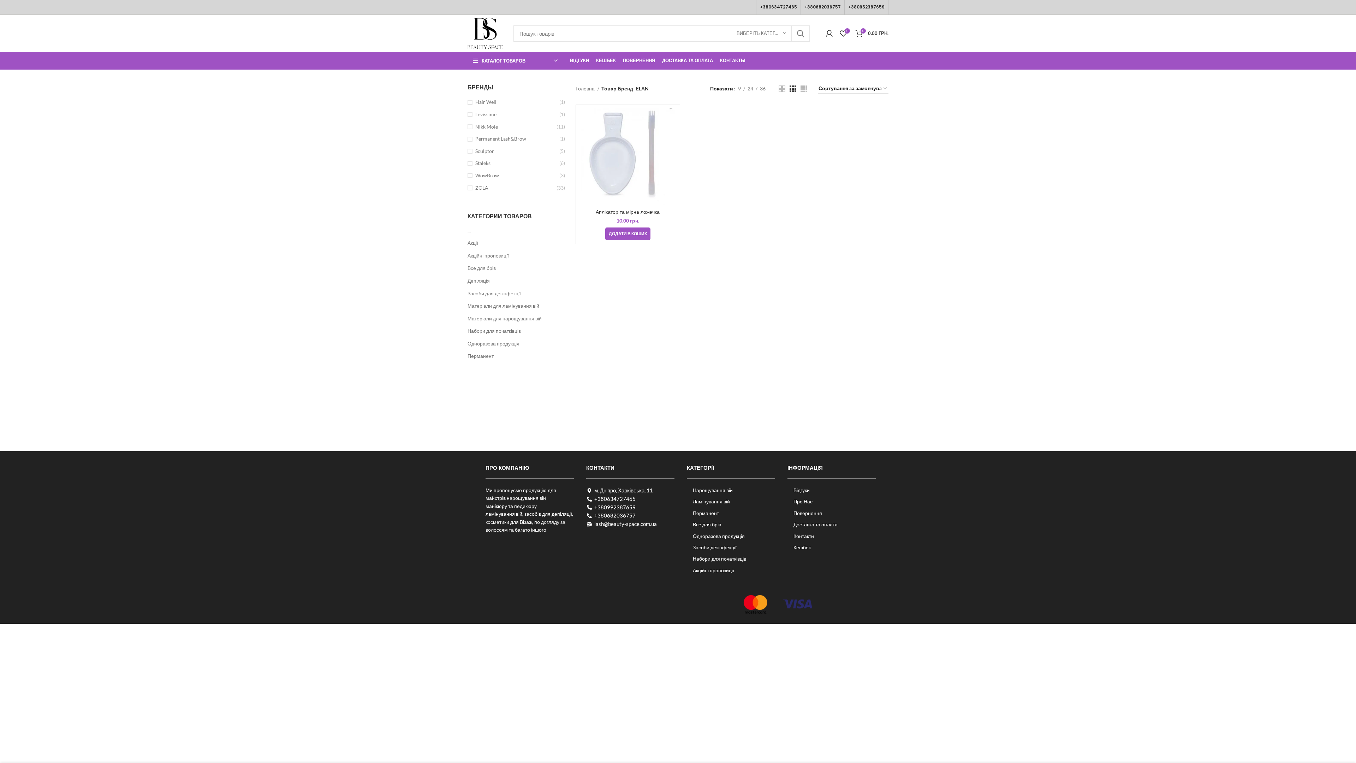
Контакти (803, 536)
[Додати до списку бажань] (671, 136)
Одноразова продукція (493, 344)
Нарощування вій (713, 490)
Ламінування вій (711, 501)
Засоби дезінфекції (715, 547)
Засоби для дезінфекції (494, 293)
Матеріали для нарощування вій (505, 318)
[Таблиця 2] (782, 88)
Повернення (807, 513)
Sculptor (484, 151)
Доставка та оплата (815, 524)
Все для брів (482, 268)
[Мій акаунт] (829, 33)
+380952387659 (866, 7)
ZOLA (481, 188)
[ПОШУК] (800, 33)
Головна (586, 88)
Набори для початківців (494, 331)
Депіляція (479, 281)
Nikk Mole (486, 127)
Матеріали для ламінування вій (503, 306)
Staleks (482, 163)
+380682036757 (822, 7)
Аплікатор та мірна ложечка (628, 211)
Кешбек (802, 547)
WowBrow (487, 175)
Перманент (481, 356)
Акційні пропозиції (488, 256)
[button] (627, 233)
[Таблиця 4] (804, 88)
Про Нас (803, 501)
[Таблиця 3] (793, 88)
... (469, 230)
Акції (473, 243)
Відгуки (801, 490)
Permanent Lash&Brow (500, 139)
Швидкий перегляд (671, 120)
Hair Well (485, 102)
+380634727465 (778, 7)
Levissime (485, 114)
